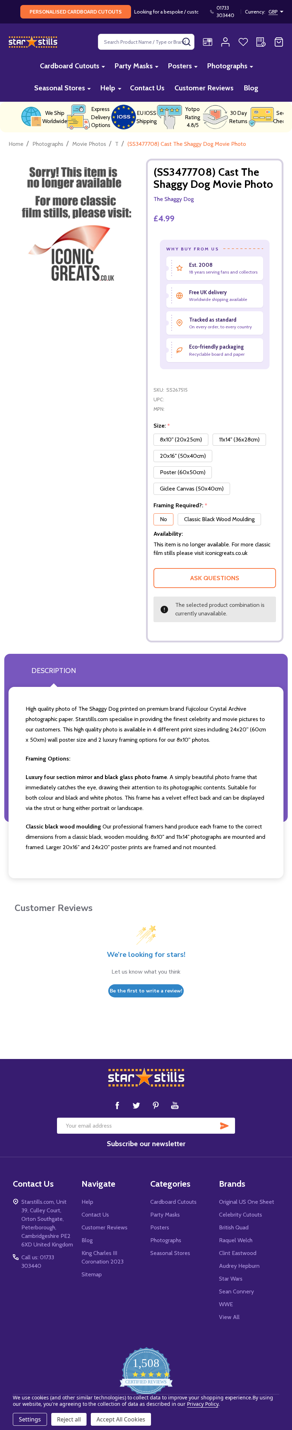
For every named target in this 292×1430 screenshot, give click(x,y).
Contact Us (147, 88)
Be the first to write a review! (146, 990)
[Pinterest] (155, 1105)
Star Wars (231, 1278)
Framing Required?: (180, 505)
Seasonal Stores (59, 88)
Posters (180, 66)
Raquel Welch (235, 1240)
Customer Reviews (204, 88)
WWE (226, 1304)
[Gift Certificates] (207, 42)
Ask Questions (214, 578)
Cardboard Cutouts (69, 66)
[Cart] (278, 42)
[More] (103, 66)
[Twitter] (136, 1105)
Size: (161, 425)
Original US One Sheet (246, 1201)
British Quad (234, 1227)
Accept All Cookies (121, 1419)
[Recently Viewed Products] (261, 42)
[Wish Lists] (243, 42)
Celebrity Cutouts (240, 1214)
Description (53, 670)
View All (229, 1317)
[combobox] (146, 42)
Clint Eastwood (237, 1253)
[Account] (225, 42)
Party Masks (133, 66)
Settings (30, 1419)
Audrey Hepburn (239, 1265)
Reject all (69, 1419)
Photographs (227, 66)
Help (107, 88)
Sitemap (92, 1274)
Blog (251, 88)
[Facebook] (117, 1105)
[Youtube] (174, 1105)
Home (16, 144)
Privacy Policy (202, 1403)
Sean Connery (236, 1291)
